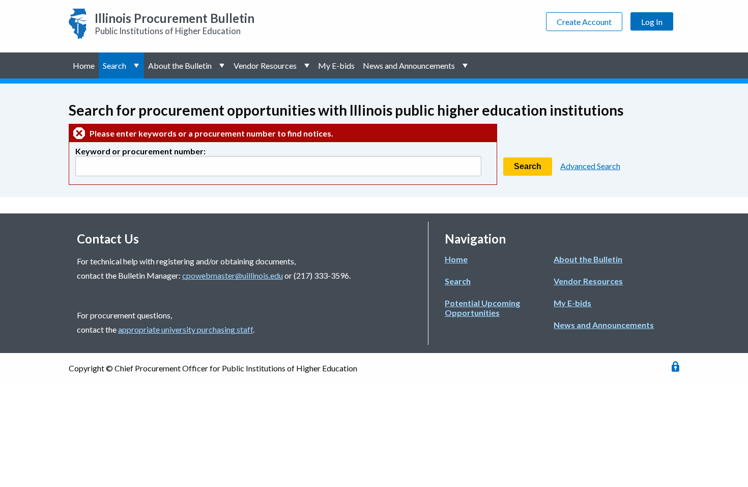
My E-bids (336, 65)
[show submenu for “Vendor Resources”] (307, 65)
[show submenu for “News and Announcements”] (466, 65)
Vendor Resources (265, 65)
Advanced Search (590, 166)
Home (84, 65)
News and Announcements (409, 65)
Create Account (584, 21)
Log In (652, 21)
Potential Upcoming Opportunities (482, 307)
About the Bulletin (180, 65)
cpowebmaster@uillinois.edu (232, 275)
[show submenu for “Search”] (137, 65)
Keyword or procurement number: (140, 151)
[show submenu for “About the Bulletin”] (222, 65)
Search (114, 65)
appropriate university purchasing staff (185, 329)
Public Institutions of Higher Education (174, 23)
